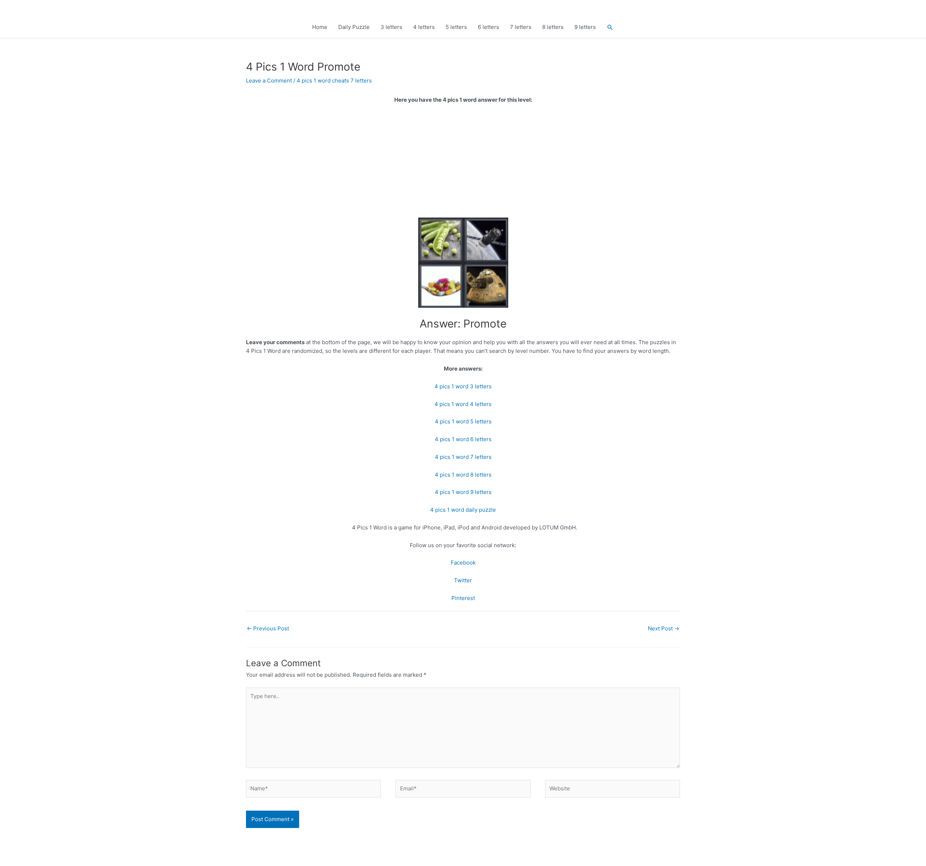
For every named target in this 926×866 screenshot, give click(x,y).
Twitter (463, 580)
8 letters (553, 27)
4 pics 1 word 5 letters (463, 421)
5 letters (456, 27)
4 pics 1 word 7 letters (463, 456)
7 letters (520, 27)
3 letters (391, 27)
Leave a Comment (269, 80)
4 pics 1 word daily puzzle (463, 509)
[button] (610, 27)
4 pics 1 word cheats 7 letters (334, 80)
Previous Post (268, 628)
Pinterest (463, 598)
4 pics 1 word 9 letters (463, 492)
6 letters (488, 27)
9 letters (585, 27)
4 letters (424, 27)
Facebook (463, 562)
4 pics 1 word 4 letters (463, 404)
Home (319, 27)
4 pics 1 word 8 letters (463, 474)
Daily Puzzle (354, 27)
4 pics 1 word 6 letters (463, 439)
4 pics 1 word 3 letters (463, 386)
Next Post (663, 628)
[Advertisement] (463, 164)
